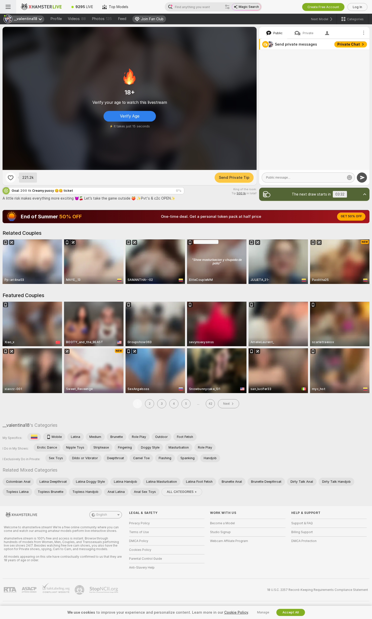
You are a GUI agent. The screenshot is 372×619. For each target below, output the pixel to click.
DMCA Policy (138, 541)
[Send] (362, 177)
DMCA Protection (304, 541)
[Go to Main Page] (41, 7)
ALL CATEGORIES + (182, 492)
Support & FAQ (302, 523)
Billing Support (302, 532)
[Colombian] (34, 437)
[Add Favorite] (11, 177)
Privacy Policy (139, 523)
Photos (102, 18)
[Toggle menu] (8, 7)
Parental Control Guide (145, 558)
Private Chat (348, 44)
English (101, 514)
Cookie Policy (236, 612)
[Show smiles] (349, 178)
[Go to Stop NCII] (104, 590)
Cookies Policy (140, 550)
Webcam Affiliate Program (229, 541)
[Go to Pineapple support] (80, 590)
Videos (77, 18)
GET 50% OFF (351, 216)
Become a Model (222, 523)
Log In (357, 7)
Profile (56, 18)
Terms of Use (139, 532)
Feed (122, 18)
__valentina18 (16, 425)
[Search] (227, 6)
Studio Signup (220, 532)
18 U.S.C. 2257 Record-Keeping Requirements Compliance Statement (317, 590)
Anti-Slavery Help (142, 567)
